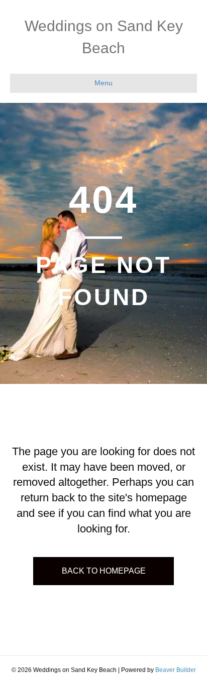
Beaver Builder (175, 669)
